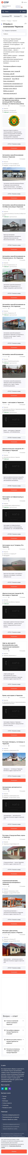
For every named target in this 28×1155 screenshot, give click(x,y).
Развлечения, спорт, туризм (11, 71)
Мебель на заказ (8, 91)
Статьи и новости (7, 1103)
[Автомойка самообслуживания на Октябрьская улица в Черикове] (14, 227)
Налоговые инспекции (10, 93)
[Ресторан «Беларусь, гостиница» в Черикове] (14, 761)
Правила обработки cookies (9, 1119)
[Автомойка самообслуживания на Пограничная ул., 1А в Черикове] (14, 277)
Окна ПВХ (15, 78)
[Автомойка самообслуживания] (14, 375)
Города (4, 1096)
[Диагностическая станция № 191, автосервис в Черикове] (14, 615)
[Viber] (9, 1088)
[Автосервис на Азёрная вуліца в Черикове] (14, 518)
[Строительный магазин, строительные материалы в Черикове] (14, 903)
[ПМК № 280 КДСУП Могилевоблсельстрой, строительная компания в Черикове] (14, 666)
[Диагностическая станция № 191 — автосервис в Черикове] (14, 470)
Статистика (5, 1105)
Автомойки (7, 78)
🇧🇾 (19, 6)
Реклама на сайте (7, 1107)
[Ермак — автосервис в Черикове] (14, 422)
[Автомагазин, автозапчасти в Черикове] (14, 808)
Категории (5, 1100)
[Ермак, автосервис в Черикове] (14, 715)
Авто (5, 69)
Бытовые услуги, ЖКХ (10, 88)
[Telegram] (2, 1088)
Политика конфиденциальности (10, 1115)
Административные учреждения (13, 86)
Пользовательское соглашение (10, 1117)
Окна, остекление (8, 81)
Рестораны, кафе (8, 73)
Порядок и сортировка (10, 30)
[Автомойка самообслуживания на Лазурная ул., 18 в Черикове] (14, 326)
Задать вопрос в (6, 6)
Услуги (4, 1098)
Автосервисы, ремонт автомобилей (13, 76)
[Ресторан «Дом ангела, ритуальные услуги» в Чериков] (14, 952)
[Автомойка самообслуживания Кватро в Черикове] (14, 177)
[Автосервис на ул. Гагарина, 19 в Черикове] (14, 566)
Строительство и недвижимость (13, 83)
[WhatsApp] (6, 1088)
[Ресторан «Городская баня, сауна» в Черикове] (14, 855)
